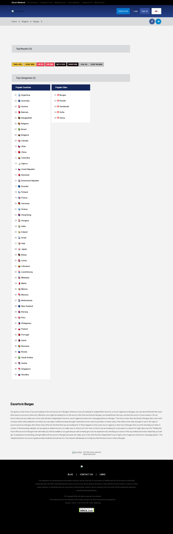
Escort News (29, 64)
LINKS (102, 474)
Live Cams (50, 64)
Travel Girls (17, 64)
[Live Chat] (77, 452)
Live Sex (40, 64)
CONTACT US (86, 474)
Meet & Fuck (99, 2)
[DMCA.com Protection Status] (86, 510)
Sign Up (145, 11)
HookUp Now (73, 64)
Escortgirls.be (74, 2)
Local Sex (84, 64)
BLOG (70, 474)
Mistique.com (60, 2)
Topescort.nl (87, 2)
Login (136, 11)
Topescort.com (46, 2)
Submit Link (123, 11)
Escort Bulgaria (96, 64)
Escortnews (33, 2)
